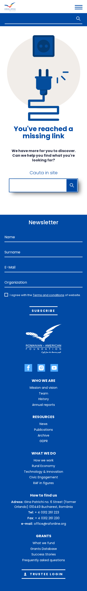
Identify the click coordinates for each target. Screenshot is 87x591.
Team (43, 393)
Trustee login (46, 574)
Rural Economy (43, 466)
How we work (44, 460)
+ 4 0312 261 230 (47, 518)
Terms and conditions (48, 295)
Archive (43, 435)
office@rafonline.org (50, 523)
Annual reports (43, 405)
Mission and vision (43, 387)
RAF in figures (43, 483)
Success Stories (43, 554)
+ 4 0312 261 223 (47, 512)
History (43, 399)
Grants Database (43, 549)
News (43, 424)
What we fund (44, 543)
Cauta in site (44, 173)
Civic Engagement (43, 477)
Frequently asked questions (43, 560)
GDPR (43, 441)
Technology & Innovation (43, 471)
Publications (43, 429)
